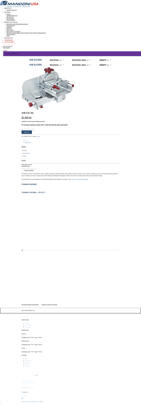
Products (27, 141)
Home (26, 139)
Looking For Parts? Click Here (49, 304)
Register (6, 47)
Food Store (11, 20)
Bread (9, 28)
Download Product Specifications (30, 304)
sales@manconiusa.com (27, 387)
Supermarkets (12, 15)
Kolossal (55, 65)
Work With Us (11, 10)
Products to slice (10, 22)
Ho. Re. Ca (10, 17)
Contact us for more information (79, 179)
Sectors (7, 12)
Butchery (10, 18)
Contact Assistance (29, 170)
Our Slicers (35, 65)
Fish (8, 36)
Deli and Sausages (13, 31)
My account (7, 46)
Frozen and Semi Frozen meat (17, 24)
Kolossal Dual (80, 65)
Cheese (9, 27)
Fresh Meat (11, 25)
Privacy (23, 401)
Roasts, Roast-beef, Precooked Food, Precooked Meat (26, 33)
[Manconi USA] (70, 3)
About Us (7, 8)
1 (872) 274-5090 (8, 42)
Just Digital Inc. (40, 401)
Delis (8, 14)
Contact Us (8, 38)
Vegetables (11, 34)
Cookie (26, 401)
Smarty (104, 65)
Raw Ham (10, 30)
